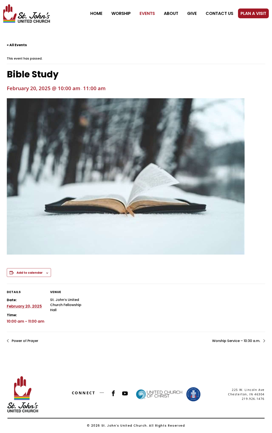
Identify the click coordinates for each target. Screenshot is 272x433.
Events (147, 13)
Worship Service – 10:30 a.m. (236, 340)
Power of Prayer (24, 340)
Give (192, 13)
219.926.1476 (253, 399)
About (171, 13)
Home (96, 13)
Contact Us (219, 13)
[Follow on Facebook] (113, 393)
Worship (121, 13)
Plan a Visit (253, 13)
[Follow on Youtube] (124, 393)
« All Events (17, 45)
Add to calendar (30, 273)
